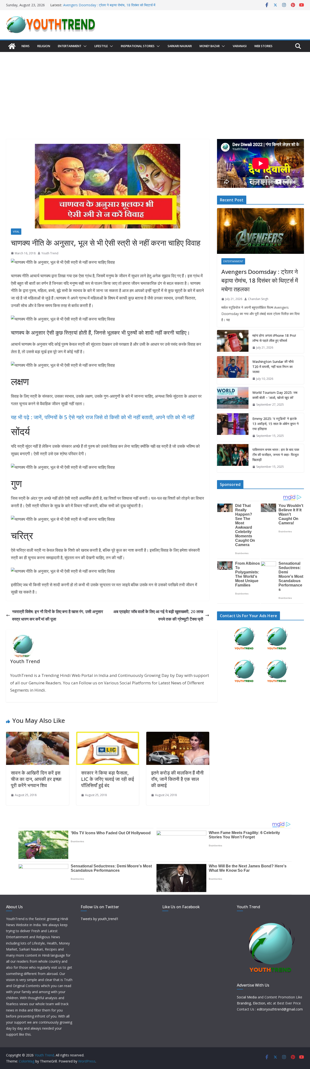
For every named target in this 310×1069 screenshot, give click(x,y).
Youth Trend (49, 253)
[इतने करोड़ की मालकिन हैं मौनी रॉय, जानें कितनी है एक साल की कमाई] (177, 735)
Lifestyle (101, 46)
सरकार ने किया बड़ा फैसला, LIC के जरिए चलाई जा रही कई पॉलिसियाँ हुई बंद (107, 779)
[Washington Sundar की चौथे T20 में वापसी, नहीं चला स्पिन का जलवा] (232, 370)
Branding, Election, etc (254, 1003)
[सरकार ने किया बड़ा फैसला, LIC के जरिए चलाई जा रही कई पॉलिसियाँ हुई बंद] (107, 735)
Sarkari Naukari (180, 46)
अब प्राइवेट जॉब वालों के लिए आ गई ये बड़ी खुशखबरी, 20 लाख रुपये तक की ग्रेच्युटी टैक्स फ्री (158, 615)
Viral (16, 231)
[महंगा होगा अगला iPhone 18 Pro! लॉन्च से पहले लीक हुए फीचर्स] (232, 341)
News (26, 46)
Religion (43, 46)
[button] (84, 46)
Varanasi (240, 46)
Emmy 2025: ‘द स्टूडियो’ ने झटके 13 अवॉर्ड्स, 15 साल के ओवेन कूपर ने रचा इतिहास (275, 423)
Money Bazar (210, 46)
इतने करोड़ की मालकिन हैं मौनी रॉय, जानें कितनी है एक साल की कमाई (177, 779)
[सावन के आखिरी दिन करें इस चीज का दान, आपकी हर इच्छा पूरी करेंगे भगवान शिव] (37, 735)
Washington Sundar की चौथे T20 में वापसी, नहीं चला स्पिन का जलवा (273, 366)
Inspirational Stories (138, 46)
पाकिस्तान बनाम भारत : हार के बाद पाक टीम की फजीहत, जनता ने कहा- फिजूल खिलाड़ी (275, 454)
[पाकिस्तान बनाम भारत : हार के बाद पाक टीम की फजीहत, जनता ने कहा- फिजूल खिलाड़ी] (232, 458)
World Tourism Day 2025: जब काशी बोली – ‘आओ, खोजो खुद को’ (274, 395)
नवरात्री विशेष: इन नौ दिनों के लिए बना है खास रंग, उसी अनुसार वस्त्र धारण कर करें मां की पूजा (57, 615)
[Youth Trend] (12, 46)
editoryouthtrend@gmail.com (280, 1009)
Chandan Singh (258, 299)
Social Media (247, 997)
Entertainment (69, 46)
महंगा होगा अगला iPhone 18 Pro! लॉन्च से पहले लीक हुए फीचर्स (274, 338)
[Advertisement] (155, 88)
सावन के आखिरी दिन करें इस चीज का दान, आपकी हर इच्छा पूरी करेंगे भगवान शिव (36, 779)
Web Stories (263, 46)
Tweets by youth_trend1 (99, 918)
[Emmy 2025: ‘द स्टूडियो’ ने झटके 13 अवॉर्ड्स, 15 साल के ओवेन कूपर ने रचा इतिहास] (232, 427)
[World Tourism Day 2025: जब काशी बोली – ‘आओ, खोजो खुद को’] (232, 398)
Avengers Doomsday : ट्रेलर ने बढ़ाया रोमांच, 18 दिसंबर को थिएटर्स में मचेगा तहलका (259, 280)
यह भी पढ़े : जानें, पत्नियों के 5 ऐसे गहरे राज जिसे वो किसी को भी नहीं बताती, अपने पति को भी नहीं (102, 417)
